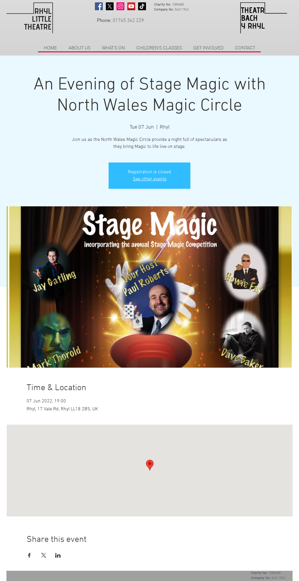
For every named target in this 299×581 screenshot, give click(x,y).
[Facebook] (99, 6)
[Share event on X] (43, 555)
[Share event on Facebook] (29, 555)
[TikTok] (142, 6)
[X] (110, 6)
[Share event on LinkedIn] (58, 555)
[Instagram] (120, 6)
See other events (149, 179)
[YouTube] (131, 6)
